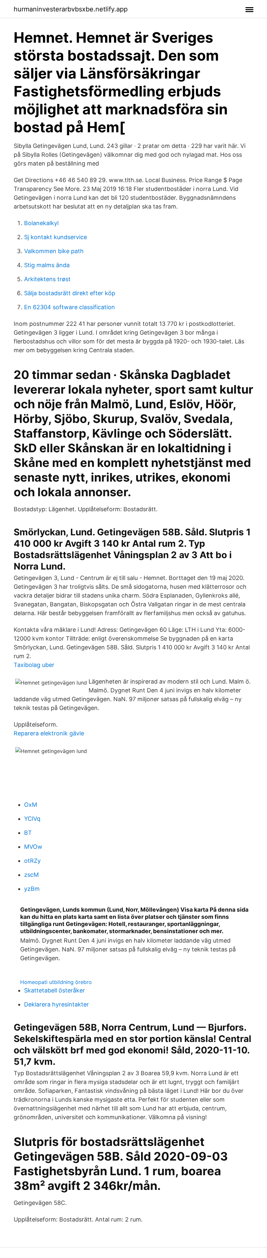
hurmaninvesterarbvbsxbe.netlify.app (71, 9)
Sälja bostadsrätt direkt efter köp (69, 293)
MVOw (33, 846)
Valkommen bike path (54, 251)
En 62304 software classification (69, 307)
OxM (30, 804)
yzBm (32, 888)
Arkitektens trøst (47, 279)
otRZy (32, 860)
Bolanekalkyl (41, 223)
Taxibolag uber (34, 664)
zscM (31, 874)
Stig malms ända (47, 265)
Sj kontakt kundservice (55, 237)
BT (28, 832)
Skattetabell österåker (54, 990)
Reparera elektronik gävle (49, 733)
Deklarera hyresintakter (56, 1004)
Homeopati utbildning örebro (56, 982)
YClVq (32, 818)
